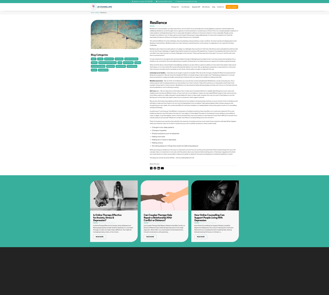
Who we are (206, 271)
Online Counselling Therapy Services (177, 268)
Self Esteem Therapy (135, 273)
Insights (137, 62)
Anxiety (100, 59)
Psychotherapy (132, 66)
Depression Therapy (135, 268)
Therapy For (175, 7)
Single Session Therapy (173, 279)
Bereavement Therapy (136, 276)
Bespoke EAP (196, 7)
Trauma (94, 70)
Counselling (119, 59)
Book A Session (207, 279)
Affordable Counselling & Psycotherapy (178, 265)
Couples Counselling (131, 59)
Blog (213, 7)
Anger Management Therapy (138, 271)
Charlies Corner (171, 287)
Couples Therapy (171, 273)
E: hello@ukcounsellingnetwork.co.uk (104, 281)
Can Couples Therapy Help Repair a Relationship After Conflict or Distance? (158, 217)
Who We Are (206, 7)
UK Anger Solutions (172, 281)
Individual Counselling (173, 271)
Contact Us (220, 7)
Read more (99, 237)
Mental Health (121, 66)
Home (92, 12)
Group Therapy (128, 62)
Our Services (185, 7)
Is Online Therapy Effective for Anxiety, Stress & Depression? (107, 217)
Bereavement (109, 59)
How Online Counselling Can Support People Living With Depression (209, 217)
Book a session (231, 7)
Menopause (110, 66)
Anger (93, 59)
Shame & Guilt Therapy (136, 279)
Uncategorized (103, 70)
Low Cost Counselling (98, 66)
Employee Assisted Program (107, 62)
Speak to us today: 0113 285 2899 (143, 1)
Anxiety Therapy (134, 265)
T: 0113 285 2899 (97, 284)
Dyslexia (94, 62)
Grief (119, 62)
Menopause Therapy (172, 284)
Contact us (206, 276)
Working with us (208, 273)
